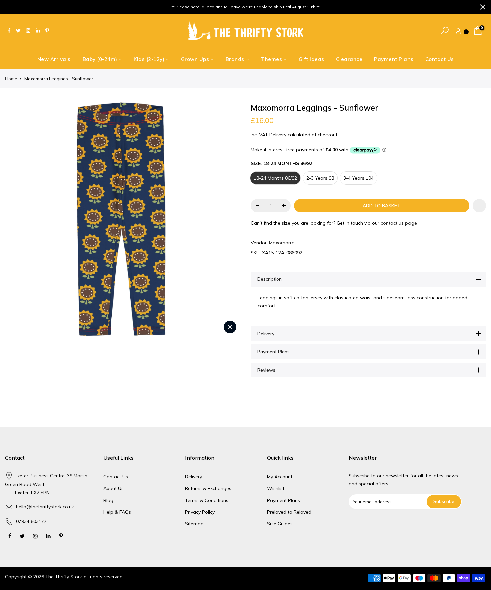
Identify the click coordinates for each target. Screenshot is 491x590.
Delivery (277, 135)
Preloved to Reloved (289, 512)
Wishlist (275, 488)
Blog (108, 500)
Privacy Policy (200, 512)
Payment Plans (394, 59)
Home (11, 78)
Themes (271, 59)
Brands (235, 59)
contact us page (399, 223)
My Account (279, 477)
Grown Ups (195, 59)
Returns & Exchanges (208, 488)
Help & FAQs (117, 512)
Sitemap (194, 524)
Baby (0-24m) (100, 59)
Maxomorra (282, 243)
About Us (113, 488)
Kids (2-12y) (149, 59)
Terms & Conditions (206, 500)
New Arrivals (54, 59)
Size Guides (280, 524)
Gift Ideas (311, 59)
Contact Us (439, 59)
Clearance (349, 59)
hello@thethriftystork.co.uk (45, 507)
